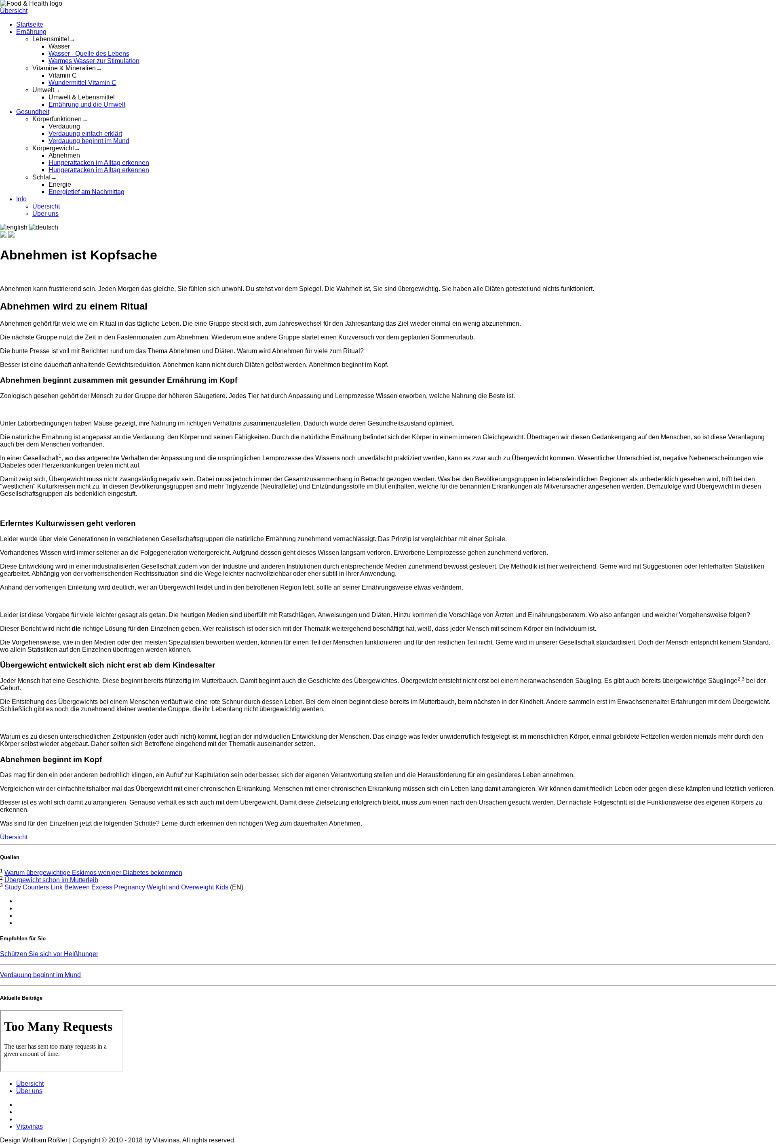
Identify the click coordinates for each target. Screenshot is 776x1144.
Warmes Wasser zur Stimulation (93, 60)
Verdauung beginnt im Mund (88, 140)
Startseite (29, 24)
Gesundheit (32, 111)
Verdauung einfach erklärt (85, 133)
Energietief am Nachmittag (86, 191)
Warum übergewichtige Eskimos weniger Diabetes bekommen (93, 872)
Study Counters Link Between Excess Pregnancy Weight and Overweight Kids (116, 887)
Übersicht (13, 10)
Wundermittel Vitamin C (82, 82)
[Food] (3, 235)
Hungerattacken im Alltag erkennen (98, 162)
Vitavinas (29, 1126)
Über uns (45, 213)
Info (21, 199)
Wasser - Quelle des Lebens (88, 53)
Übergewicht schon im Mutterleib (51, 879)
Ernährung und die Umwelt (86, 104)
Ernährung (31, 31)
